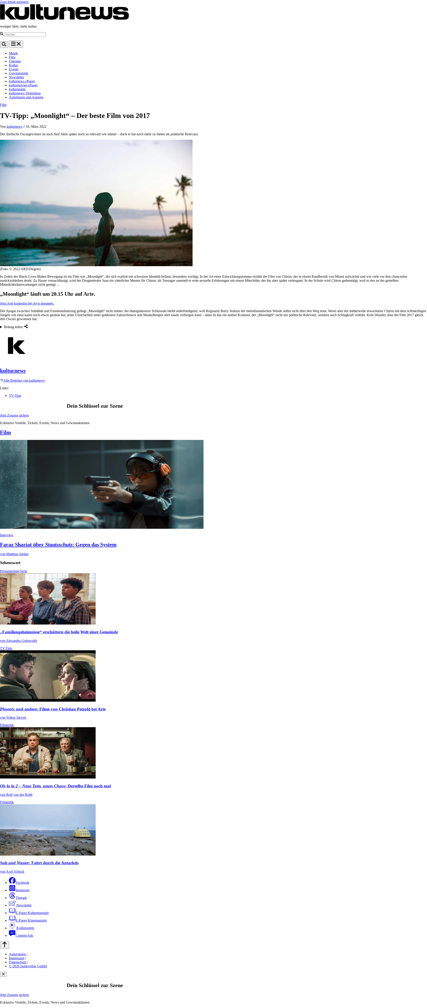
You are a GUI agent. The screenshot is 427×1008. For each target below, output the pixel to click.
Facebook (22, 882)
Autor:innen (17, 954)
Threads (21, 898)
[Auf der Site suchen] (4, 44)
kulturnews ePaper (22, 81)
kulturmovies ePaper (23, 85)
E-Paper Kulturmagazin (32, 913)
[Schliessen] (3, 974)
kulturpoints (17, 89)
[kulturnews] (213, 346)
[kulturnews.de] (64, 19)
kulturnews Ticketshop (25, 93)
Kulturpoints (25, 928)
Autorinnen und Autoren (26, 97)
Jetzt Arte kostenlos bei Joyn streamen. (27, 303)
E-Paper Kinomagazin (31, 920)
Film (12, 57)
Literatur (15, 61)
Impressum (16, 958)
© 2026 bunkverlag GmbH (28, 966)
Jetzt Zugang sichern (14, 415)
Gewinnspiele (18, 73)
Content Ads (24, 935)
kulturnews (14, 126)
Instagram (22, 890)
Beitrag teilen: (14, 327)
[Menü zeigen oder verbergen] (16, 44)
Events (13, 69)
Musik (13, 53)
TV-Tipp (15, 395)
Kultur (13, 65)
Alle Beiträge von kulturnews (24, 380)
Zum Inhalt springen (14, 2)
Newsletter (16, 77)
